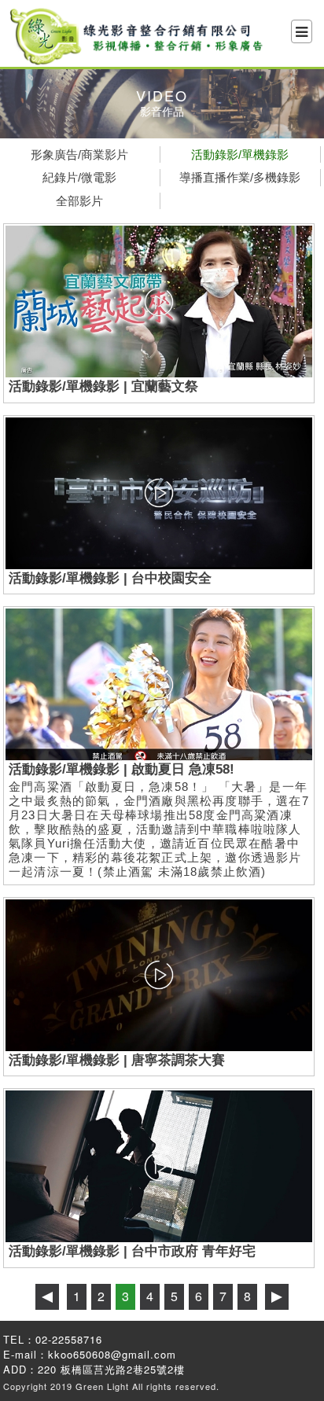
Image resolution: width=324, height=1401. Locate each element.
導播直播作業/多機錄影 (239, 177)
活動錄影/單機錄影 (240, 154)
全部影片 (79, 201)
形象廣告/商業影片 (79, 154)
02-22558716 (68, 1339)
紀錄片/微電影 (79, 177)
